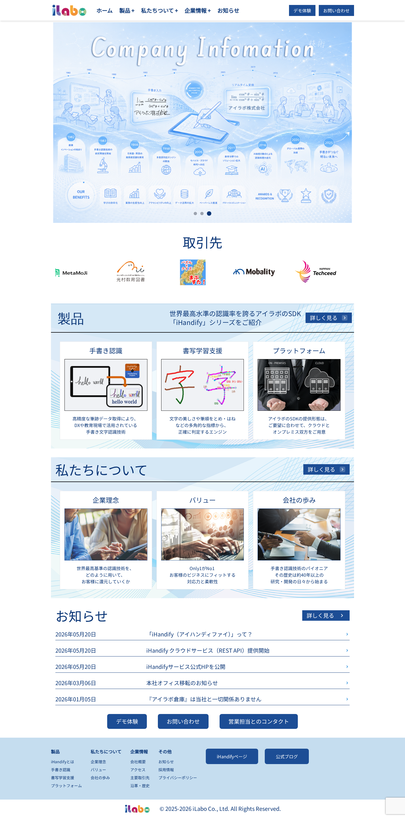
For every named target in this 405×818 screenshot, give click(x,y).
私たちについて (106, 751)
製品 (55, 751)
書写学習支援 (62, 777)
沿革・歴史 (140, 785)
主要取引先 (140, 777)
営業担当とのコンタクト (258, 721)
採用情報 (166, 769)
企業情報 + (198, 10)
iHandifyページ (232, 756)
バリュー (98, 769)
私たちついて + (159, 10)
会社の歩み (100, 777)
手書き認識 (60, 769)
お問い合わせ (336, 10)
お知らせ (228, 10)
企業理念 (98, 761)
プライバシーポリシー (177, 777)
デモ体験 (302, 10)
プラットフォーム (66, 785)
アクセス (137, 769)
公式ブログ (287, 756)
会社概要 (138, 761)
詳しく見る (323, 318)
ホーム (104, 10)
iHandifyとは (62, 761)
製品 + (126, 10)
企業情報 (139, 751)
